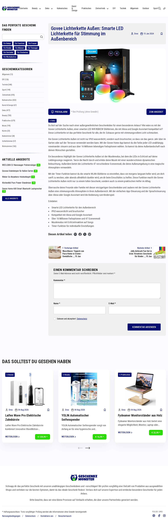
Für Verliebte (8, 52)
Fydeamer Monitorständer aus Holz (140, 415)
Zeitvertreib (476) (8, 95)
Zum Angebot (156, 111)
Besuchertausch (64, 516)
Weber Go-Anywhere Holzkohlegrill (18, 177)
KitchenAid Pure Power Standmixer (18, 183)
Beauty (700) (6, 115)
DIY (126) (5, 79)
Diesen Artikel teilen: (60, 234)
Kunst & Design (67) (9, 105)
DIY (114, 8)
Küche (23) (6, 131)
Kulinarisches (62, 8)
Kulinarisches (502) (9, 100)
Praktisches (86, 8)
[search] (159, 8)
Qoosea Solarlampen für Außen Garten (19, 171)
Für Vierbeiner (22, 52)
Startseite (24, 8)
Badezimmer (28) (8, 136)
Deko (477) (6, 110)
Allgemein (134, 8)
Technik (123, 8)
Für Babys (7, 43)
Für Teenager (33, 48)
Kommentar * (59, 280)
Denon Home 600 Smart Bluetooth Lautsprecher (22, 189)
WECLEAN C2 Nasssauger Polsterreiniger (21, 165)
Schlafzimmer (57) (9, 141)
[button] (87, 448)
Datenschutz (82, 318)
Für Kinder (7, 48)
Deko (53, 121)
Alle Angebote (11, 198)
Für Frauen (32, 43)
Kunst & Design (74, 8)
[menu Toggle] (164, 8)
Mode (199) (6, 126)
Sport (155, 8)
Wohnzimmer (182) (9, 146)
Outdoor (146, 8)
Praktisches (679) (8, 121)
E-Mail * (112, 303)
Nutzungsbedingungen (11, 516)
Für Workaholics (9, 57)
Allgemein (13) (7, 74)
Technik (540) (7, 85)
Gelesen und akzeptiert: (72, 318)
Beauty (10, 375)
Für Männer (19, 48)
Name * (57, 303)
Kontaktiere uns (47, 516)
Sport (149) (6, 90)
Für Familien (19, 43)
